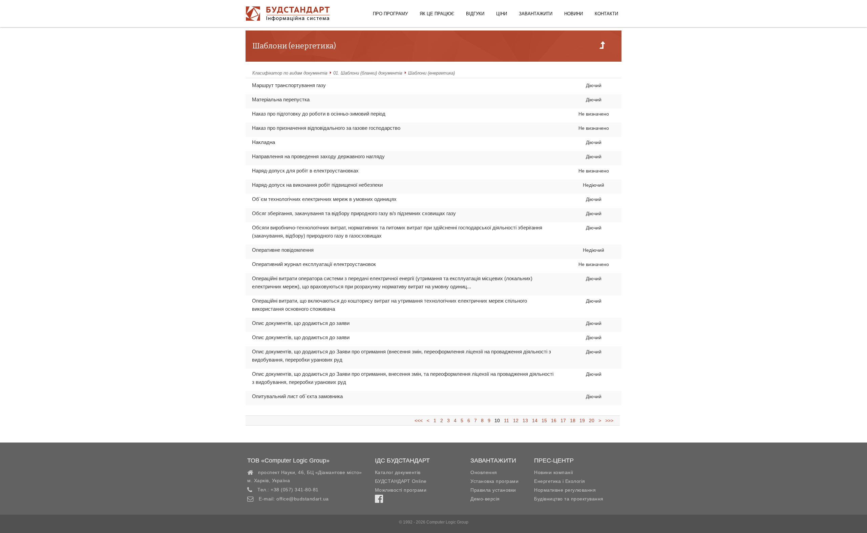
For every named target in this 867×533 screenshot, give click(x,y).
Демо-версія (485, 498)
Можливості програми (401, 490)
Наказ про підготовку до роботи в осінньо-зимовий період (318, 114)
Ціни (501, 13)
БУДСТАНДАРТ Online (401, 481)
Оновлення (483, 472)
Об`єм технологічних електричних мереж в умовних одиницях (324, 199)
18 (573, 420)
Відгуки (475, 13)
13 (525, 420)
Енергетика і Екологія (559, 481)
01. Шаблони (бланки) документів (367, 73)
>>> (607, 420)
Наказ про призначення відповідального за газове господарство (326, 128)
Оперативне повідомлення (283, 250)
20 (592, 420)
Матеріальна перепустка (281, 99)
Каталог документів (398, 472)
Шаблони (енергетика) (431, 73)
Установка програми (494, 481)
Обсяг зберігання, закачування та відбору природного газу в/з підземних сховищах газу (354, 213)
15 (544, 420)
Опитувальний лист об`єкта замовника (297, 396)
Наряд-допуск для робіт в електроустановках (305, 170)
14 (535, 420)
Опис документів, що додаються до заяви (301, 323)
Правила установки (493, 490)
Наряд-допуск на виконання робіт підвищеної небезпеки (317, 185)
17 (563, 420)
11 (506, 420)
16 (554, 420)
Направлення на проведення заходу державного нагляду (318, 156)
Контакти (606, 13)
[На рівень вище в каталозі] (602, 47)
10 (497, 420)
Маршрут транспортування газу (289, 85)
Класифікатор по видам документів (289, 73)
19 (582, 420)
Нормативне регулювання (565, 490)
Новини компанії (553, 472)
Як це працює (437, 13)
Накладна (263, 142)
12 (516, 420)
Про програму (390, 13)
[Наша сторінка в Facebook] (379, 500)
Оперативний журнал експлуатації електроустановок (314, 264)
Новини (573, 13)
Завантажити (535, 13)
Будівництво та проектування (569, 498)
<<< (421, 420)
